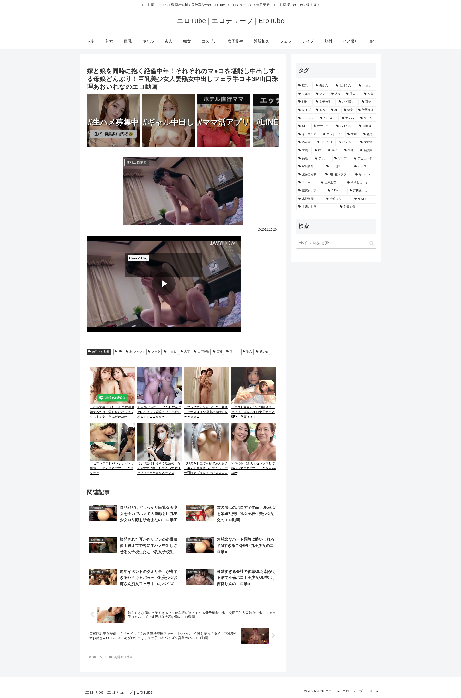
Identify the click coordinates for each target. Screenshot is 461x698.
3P (120, 351)
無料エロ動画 (100, 351)
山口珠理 (203, 351)
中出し (172, 351)
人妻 (187, 351)
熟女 (249, 351)
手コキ (234, 351)
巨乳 (219, 351)
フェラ (156, 351)
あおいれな (136, 351)
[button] (371, 243)
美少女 (264, 351)
